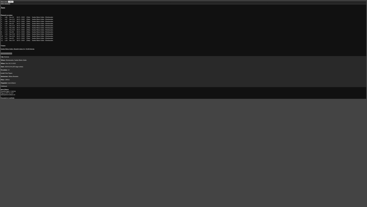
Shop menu (4, 1)
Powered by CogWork (7, 98)
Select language (5, 3)
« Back (11, 1)
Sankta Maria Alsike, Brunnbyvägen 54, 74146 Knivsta (17, 49)
